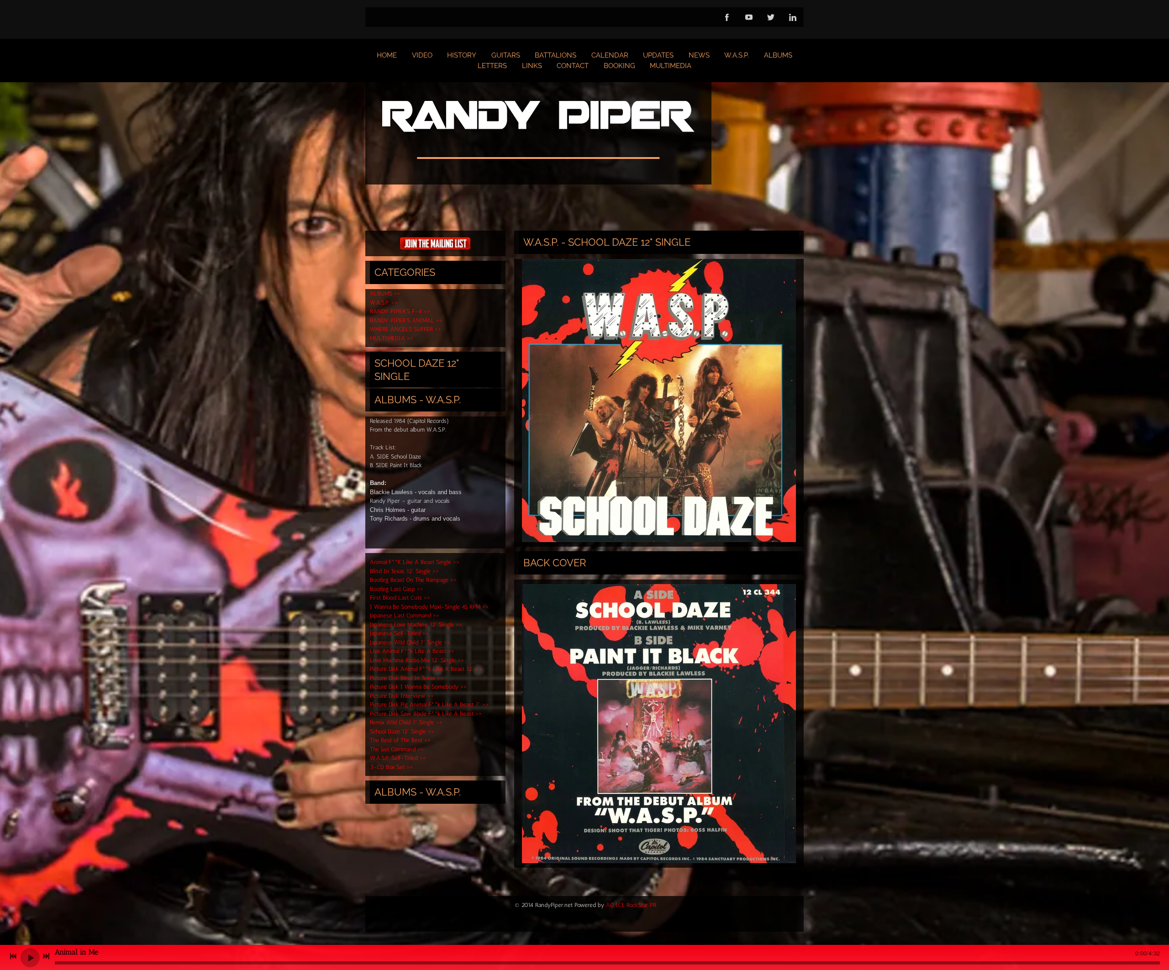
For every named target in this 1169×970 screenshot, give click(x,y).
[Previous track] (13, 956)
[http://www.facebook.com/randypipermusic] (727, 17)
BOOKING (619, 66)
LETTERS (492, 66)
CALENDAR (609, 55)
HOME (387, 55)
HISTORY (461, 55)
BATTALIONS (555, 55)
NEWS (699, 55)
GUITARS (505, 55)
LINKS (532, 66)
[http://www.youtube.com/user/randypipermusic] (749, 17)
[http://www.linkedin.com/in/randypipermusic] (792, 17)
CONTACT (573, 66)
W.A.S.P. (736, 55)
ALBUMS (778, 55)
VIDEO (422, 55)
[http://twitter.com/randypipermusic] (770, 17)
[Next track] (46, 956)
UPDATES (658, 55)
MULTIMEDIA (670, 66)
